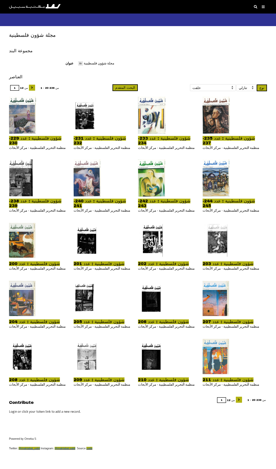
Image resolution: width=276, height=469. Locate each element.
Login (13, 411)
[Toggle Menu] (263, 6)
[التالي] (32, 88)
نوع (261, 88)
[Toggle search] (255, 6)
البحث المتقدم (125, 88)
